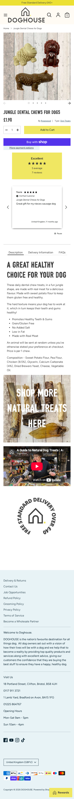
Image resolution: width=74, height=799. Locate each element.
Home (6, 28)
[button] (8, 207)
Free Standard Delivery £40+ (37, 2)
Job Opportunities (14, 592)
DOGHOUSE (27, 789)
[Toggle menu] (4, 15)
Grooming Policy (13, 604)
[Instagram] (17, 740)
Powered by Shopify (43, 789)
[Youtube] (11, 740)
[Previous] (4, 103)
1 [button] (29, 103)
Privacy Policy (11, 609)
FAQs (62, 252)
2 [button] (33, 103)
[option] (37, 66)
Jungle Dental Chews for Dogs (27, 28)
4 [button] (41, 103)
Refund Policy (11, 598)
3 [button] (37, 103)
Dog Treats (65, 121)
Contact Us (10, 586)
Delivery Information (40, 252)
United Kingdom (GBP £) (19, 762)
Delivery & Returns (14, 580)
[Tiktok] (23, 740)
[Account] (58, 13)
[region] (37, 207)
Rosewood (46, 121)
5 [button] (45, 103)
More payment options (21, 147)
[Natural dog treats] (37, 441)
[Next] (69, 103)
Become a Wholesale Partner (21, 621)
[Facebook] (5, 740)
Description (16, 252)
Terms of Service (13, 615)
